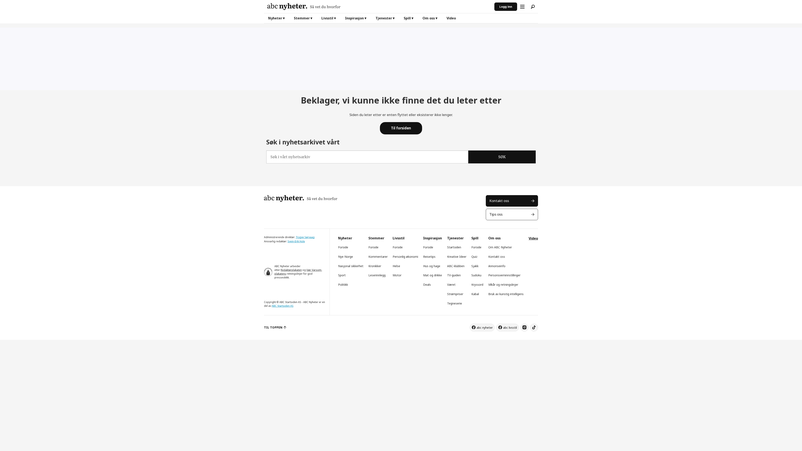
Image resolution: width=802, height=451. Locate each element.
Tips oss (496, 214)
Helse (396, 266)
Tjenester (384, 18)
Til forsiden (401, 128)
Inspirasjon (354, 18)
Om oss (429, 18)
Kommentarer (378, 257)
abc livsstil (510, 328)
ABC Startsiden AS (282, 306)
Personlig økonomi (405, 257)
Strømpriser (455, 294)
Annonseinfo (496, 266)
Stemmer (302, 18)
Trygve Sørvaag (305, 237)
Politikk (343, 285)
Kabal (475, 294)
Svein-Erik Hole (296, 241)
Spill (407, 18)
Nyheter (275, 18)
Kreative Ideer (456, 257)
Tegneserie (454, 303)
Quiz (474, 257)
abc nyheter (485, 328)
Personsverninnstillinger (504, 275)
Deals (427, 285)
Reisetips (429, 257)
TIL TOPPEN (273, 327)
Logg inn (505, 7)
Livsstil (327, 18)
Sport (342, 275)
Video (451, 18)
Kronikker (374, 266)
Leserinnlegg (377, 275)
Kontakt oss (499, 200)
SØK (502, 157)
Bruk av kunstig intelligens (506, 294)
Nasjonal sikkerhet (350, 266)
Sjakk (474, 266)
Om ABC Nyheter (500, 247)
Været (451, 285)
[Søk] (533, 6)
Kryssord (477, 285)
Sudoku (476, 275)
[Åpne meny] (522, 6)
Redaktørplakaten (291, 270)
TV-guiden (454, 275)
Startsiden (454, 247)
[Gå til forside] (379, 6)
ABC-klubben (455, 266)
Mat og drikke (432, 275)
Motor (397, 275)
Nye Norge (345, 257)
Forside (343, 247)
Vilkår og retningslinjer (503, 285)
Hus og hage (431, 266)
